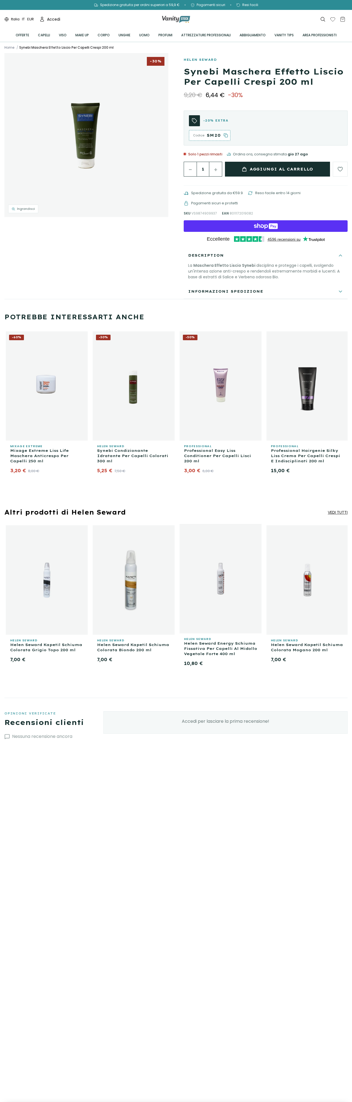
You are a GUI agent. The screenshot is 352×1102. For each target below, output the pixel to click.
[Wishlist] (333, 19)
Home (9, 47)
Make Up (82, 35)
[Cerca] (323, 19)
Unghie (124, 35)
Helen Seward (200, 60)
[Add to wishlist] (340, 169)
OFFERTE (22, 35)
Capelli (44, 35)
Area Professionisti (319, 35)
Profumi (165, 35)
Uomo (144, 35)
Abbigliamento (253, 35)
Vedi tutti (338, 512)
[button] (86, 135)
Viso (63, 35)
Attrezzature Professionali (206, 35)
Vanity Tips (284, 35)
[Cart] (343, 19)
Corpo (104, 35)
